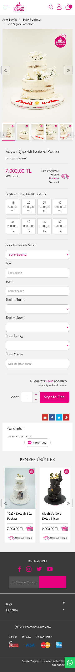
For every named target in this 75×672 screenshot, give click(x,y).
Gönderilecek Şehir (21, 245)
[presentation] (6, 70)
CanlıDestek (70, 662)
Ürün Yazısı (14, 354)
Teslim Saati (15, 318)
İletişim (26, 636)
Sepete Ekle (54, 397)
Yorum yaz (39, 442)
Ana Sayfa (9, 19)
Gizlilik (13, 636)
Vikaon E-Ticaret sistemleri (47, 661)
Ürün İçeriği (15, 336)
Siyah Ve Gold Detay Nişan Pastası (51, 516)
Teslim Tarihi (15, 300)
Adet (15, 397)
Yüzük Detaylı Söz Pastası (19, 515)
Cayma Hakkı (44, 636)
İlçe (8, 263)
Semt (10, 282)
